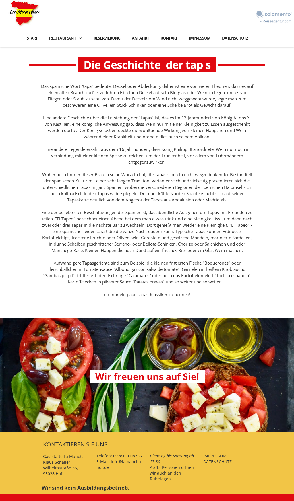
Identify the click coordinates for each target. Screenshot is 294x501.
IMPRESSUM (215, 456)
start (32, 38)
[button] (65, 39)
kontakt (168, 38)
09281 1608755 (127, 456)
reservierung (107, 38)
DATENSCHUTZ (217, 461)
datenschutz (235, 38)
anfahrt (140, 38)
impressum (199, 38)
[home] (25, 13)
